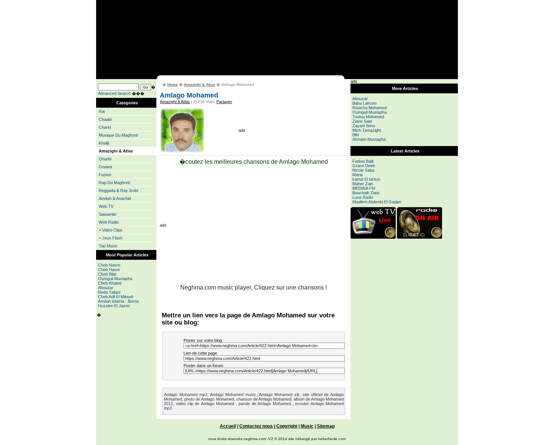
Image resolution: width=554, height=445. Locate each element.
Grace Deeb (363, 165)
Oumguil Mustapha (115, 278)
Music (307, 426)
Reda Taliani (109, 292)
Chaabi (105, 119)
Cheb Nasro (109, 265)
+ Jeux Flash (110, 238)
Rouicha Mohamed (369, 107)
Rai (102, 111)
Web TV (106, 206)
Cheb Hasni (108, 269)
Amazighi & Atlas (199, 84)
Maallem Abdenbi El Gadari (376, 202)
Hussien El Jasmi (114, 305)
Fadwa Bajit (362, 161)
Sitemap (326, 426)
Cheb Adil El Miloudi (115, 296)
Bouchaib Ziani (365, 192)
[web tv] (373, 237)
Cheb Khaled (109, 283)
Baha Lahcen (364, 103)
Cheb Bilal (107, 274)
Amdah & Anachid (115, 198)
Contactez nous (256, 426)
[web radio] (419, 237)
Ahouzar (105, 287)
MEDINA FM (363, 188)
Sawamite (107, 214)
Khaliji (104, 143)
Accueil (228, 426)
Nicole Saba (363, 170)
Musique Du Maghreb (118, 135)
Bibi (355, 135)
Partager (224, 101)
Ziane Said (362, 121)
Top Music (108, 246)
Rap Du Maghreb (114, 182)
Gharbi (105, 159)
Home (172, 84)
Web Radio (109, 222)
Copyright (286, 426)
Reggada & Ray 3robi (118, 190)
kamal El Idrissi (366, 179)
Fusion (105, 174)
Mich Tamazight (366, 130)
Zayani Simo (363, 125)
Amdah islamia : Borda (118, 301)
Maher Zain (362, 183)
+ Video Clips (110, 230)
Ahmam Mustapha (369, 139)
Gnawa (105, 167)
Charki (105, 127)
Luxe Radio (362, 197)
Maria (357, 174)
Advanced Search (114, 93)
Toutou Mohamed (368, 116)
